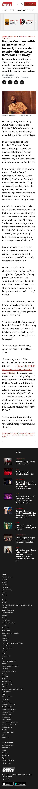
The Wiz (4, 730)
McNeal (4, 663)
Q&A (17, 547)
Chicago (4, 618)
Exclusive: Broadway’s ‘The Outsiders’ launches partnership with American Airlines (26, 485)
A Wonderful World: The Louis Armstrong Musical (17, 605)
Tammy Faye (6, 702)
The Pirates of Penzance (10, 722)
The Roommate (7, 727)
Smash (4, 686)
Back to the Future (7, 612)
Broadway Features (25, 10)
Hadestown (5, 638)
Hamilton (5, 641)
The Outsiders (6, 720)
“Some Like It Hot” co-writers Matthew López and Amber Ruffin (18, 369)
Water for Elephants (8, 732)
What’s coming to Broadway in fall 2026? (25, 473)
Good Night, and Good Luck (10, 633)
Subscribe (30, 4)
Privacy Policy (6, 763)
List (17, 469)
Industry (4, 579)
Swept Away (6, 699)
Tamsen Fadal (27, 435)
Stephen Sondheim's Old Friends (12, 689)
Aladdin (4, 607)
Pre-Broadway (6, 587)
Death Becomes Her (8, 623)
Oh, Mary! (5, 669)
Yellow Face (6, 737)
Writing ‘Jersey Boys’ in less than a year (25, 463)
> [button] (36, 22)
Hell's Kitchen (6, 646)
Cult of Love (6, 620)
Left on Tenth (6, 656)
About (4, 750)
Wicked (4, 735)
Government (21, 535)
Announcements (7, 577)
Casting (4, 584)
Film (17, 494)
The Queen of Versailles (9, 725)
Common (16, 435)
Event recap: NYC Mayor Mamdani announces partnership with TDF (25, 540)
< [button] (1, 22)
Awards (4, 595)
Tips (3, 758)
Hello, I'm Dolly (6, 648)
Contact (4, 753)
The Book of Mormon (8, 704)
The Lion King (6, 714)
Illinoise (4, 651)
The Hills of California (9, 709)
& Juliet (4, 602)
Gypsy (4, 635)
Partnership (20, 479)
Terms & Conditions (8, 760)
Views (12, 10)
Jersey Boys (20, 459)
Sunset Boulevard (7, 697)
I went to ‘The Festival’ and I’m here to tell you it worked (26, 527)
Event (18, 522)
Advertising (5, 755)
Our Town (5, 676)
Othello (4, 674)
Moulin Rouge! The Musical (10, 666)
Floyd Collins (6, 630)
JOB (3, 653)
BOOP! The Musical (8, 610)
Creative (4, 582)
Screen (4, 592)
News (4, 10)
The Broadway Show (10, 36)
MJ (3, 658)
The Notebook (6, 717)
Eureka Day (5, 628)
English (4, 625)
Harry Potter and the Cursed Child (12, 643)
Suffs (3, 694)
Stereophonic (6, 691)
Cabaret (4, 615)
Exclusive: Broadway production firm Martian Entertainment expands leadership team (26, 514)
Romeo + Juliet (7, 681)
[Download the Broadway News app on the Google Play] (20, 784)
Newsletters (6, 748)
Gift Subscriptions (7, 745)
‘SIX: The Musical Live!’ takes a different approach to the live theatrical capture (25, 499)
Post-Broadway (7, 590)
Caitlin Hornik (8, 75)
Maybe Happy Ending (8, 661)
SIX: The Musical (7, 684)
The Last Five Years (8, 712)
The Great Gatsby (7, 707)
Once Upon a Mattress (9, 671)
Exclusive (19, 508)
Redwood (5, 679)
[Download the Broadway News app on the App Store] (8, 784)
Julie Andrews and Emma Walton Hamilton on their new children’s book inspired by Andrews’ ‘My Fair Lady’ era (26, 555)
